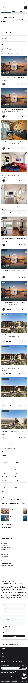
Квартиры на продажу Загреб (7, 565)
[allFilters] (25, 7)
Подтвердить (14, 636)
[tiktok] (8, 672)
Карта (20, 19)
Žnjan (3, 491)
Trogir (3, 451)
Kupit (6, 14)
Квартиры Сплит (4, 556)
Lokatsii (10, 14)
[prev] (2, 130)
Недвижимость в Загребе (6, 529)
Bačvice (17, 455)
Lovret (3, 469)
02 (11, 443)
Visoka (16, 487)
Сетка (25, 19)
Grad (3, 466)
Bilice (3, 459)
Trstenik (17, 484)
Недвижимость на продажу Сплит (8, 569)
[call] (22, 84)
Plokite (16, 476)
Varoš (3, 487)
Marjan (16, 469)
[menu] (25, 3)
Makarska (4, 455)
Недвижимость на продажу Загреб (8, 567)
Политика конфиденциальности (5, 681)
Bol (16, 459)
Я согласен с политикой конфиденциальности (9, 628)
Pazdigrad (4, 476)
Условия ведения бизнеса (14, 681)
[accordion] (17, 645)
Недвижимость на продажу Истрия (8, 571)
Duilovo (17, 462)
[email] (19, 84)
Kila (16, 466)
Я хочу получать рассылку (8, 632)
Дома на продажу (4, 543)
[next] (26, 130)
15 (20, 443)
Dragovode (4, 462)
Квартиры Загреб (4, 554)
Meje (16, 473)
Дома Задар (3, 558)
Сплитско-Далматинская (17, 14)
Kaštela (17, 451)
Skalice (17, 480)
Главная (2, 14)
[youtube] (11, 672)
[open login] (25, 57)
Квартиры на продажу (5, 541)
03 (14, 443)
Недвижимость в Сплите (6, 532)
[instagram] (5, 672)
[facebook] (2, 672)
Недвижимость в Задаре (6, 534)
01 (7, 443)
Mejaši (3, 473)
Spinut (3, 484)
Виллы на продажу (5, 545)
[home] (5, 3)
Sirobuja (4, 480)
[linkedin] (14, 672)
